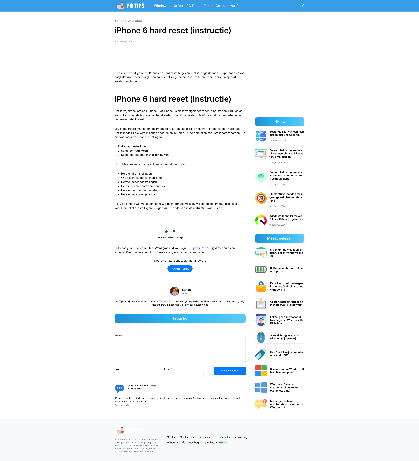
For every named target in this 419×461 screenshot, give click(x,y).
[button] (303, 5)
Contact (172, 437)
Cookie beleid (188, 437)
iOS (116, 21)
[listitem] (279, 252)
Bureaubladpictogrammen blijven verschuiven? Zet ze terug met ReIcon (286, 153)
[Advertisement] (180, 58)
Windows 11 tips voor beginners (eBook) (196, 442)
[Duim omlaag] (174, 231)
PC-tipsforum (195, 248)
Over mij (205, 437)
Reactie (119, 335)
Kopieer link (180, 268)
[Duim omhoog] (166, 231)
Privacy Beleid (222, 437)
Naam (118, 369)
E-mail (168, 369)
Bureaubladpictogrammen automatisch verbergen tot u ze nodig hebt (286, 175)
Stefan (186, 289)
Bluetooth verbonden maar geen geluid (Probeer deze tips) (286, 197)
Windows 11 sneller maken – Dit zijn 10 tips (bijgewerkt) (286, 217)
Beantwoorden (122, 405)
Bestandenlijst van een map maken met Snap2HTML (286, 133)
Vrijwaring (241, 437)
